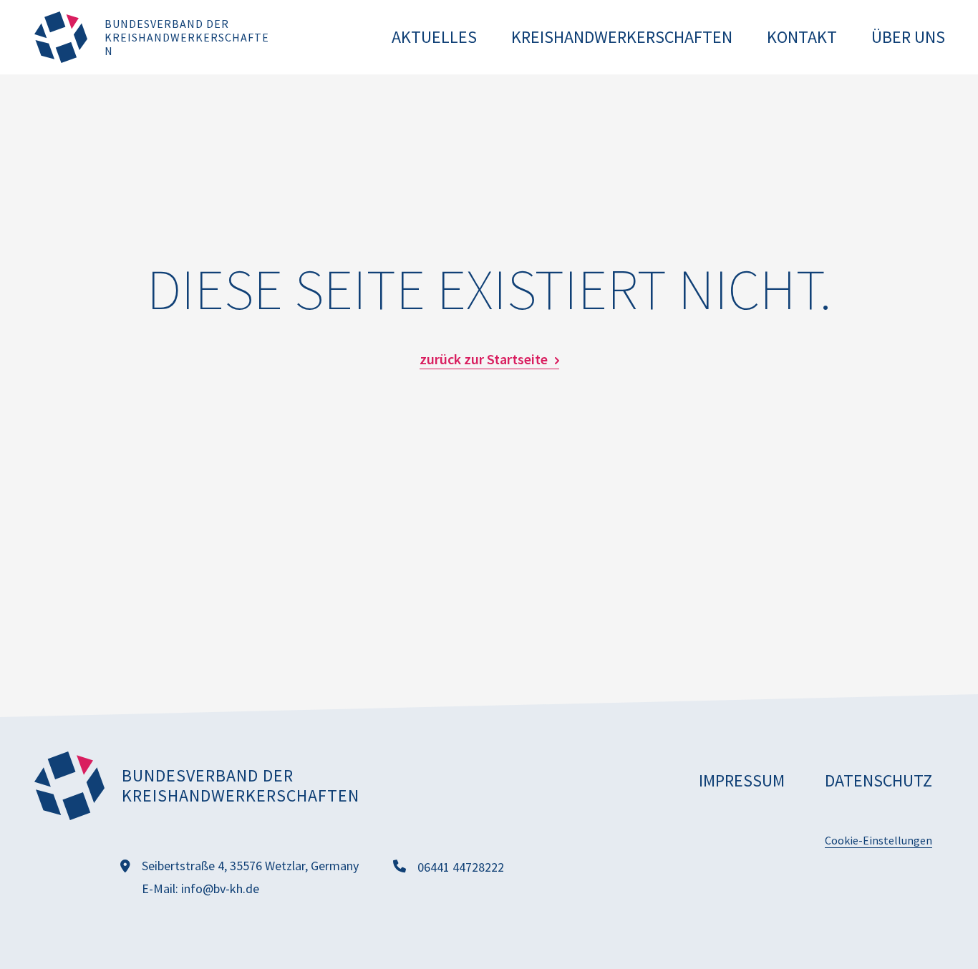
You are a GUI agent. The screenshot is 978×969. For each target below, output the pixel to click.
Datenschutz (878, 780)
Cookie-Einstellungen (878, 840)
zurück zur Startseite (484, 359)
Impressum (742, 780)
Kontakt (802, 37)
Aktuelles (434, 37)
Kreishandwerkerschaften (621, 37)
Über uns (908, 37)
